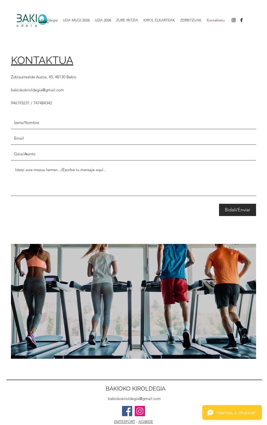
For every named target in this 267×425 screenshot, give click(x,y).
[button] (103, 20)
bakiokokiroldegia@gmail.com (37, 89)
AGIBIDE (145, 421)
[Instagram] (140, 411)
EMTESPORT (124, 421)
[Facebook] (241, 20)
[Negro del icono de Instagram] (233, 20)
